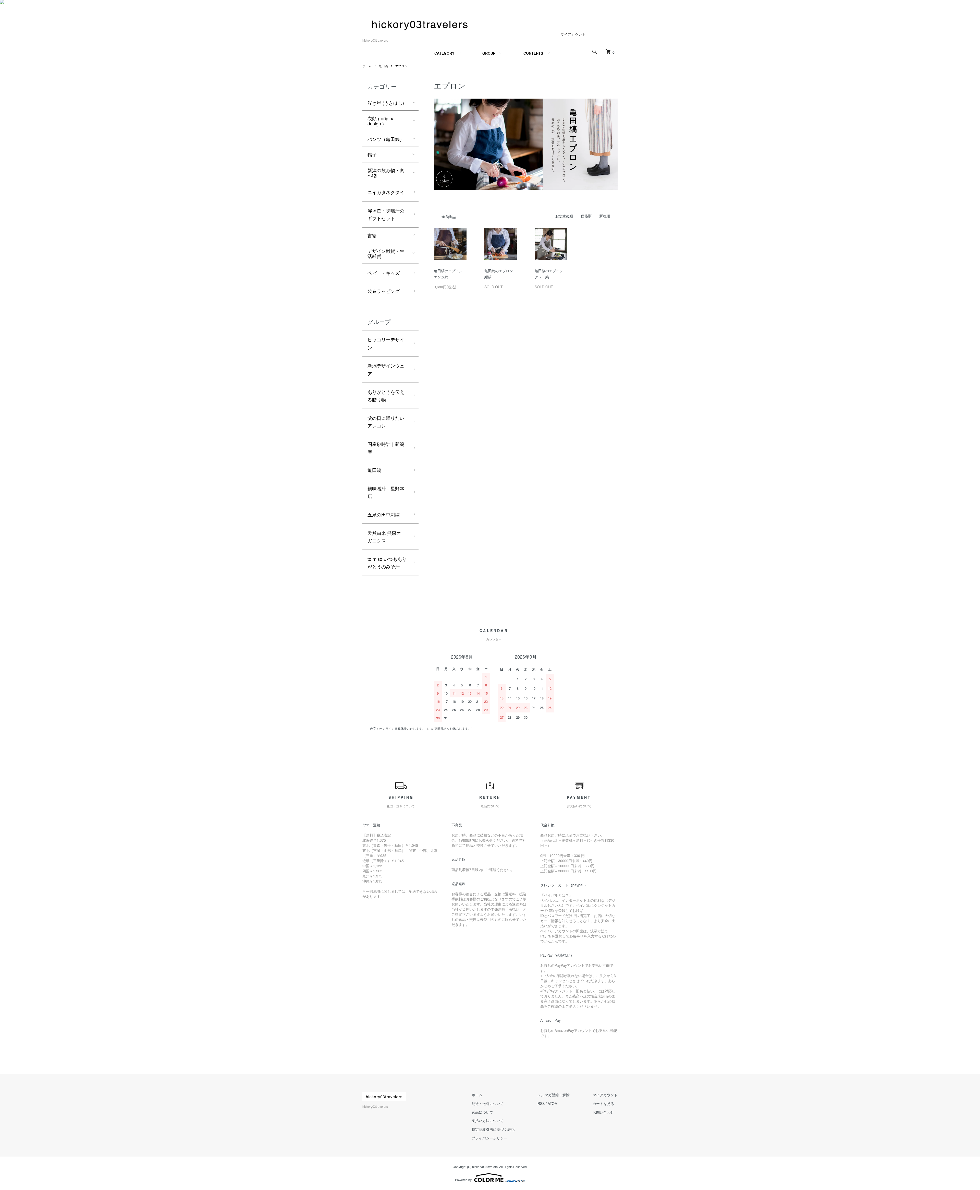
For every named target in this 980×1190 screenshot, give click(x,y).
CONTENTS (533, 53)
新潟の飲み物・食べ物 (386, 172)
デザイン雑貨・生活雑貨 (386, 253)
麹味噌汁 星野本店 (386, 492)
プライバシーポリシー (489, 1137)
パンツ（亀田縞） (386, 139)
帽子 (372, 154)
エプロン (401, 66)
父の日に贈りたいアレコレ (386, 421)
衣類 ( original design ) (382, 121)
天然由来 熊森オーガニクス (387, 536)
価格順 (586, 215)
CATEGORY (444, 53)
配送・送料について (488, 1103)
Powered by (463, 1179)
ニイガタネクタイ (386, 192)
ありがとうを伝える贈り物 (386, 395)
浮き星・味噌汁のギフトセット (386, 214)
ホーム (367, 66)
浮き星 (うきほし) (386, 102)
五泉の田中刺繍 (384, 514)
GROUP (488, 53)
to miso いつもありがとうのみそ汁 (387, 562)
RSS (541, 1103)
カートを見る (603, 1103)
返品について (482, 1112)
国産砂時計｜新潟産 (386, 448)
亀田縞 (383, 66)
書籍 (372, 235)
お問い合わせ (603, 1112)
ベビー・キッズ (384, 272)
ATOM (553, 1103)
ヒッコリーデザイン (386, 343)
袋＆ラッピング (384, 291)
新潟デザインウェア (386, 369)
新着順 (604, 215)
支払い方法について (488, 1120)
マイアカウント (572, 34)
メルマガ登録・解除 (553, 1094)
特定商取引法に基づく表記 (493, 1129)
